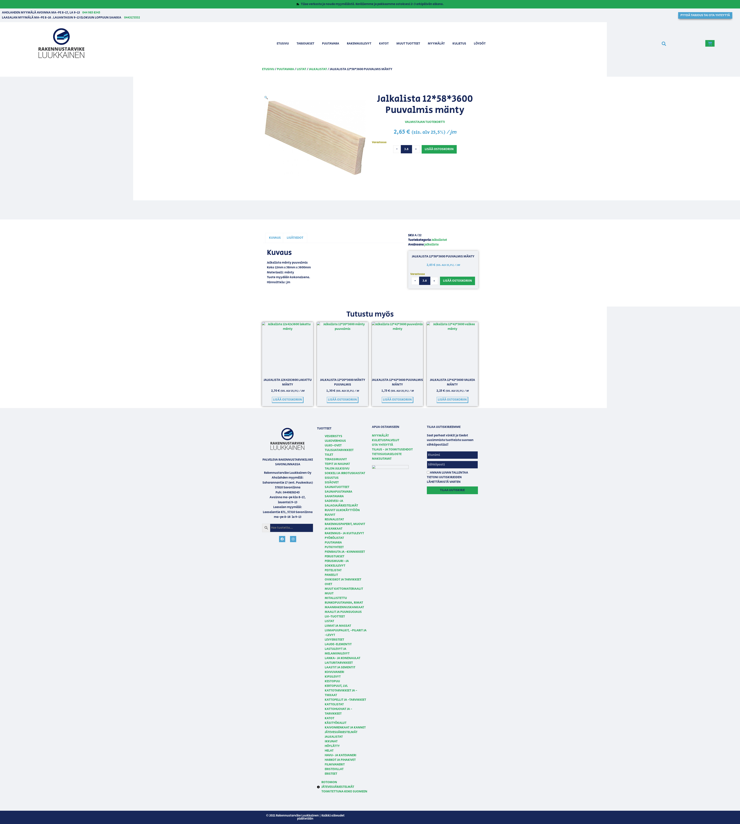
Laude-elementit (338, 644)
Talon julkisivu (337, 468)
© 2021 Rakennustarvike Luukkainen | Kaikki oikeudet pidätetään (305, 817)
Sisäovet (332, 482)
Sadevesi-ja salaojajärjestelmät (341, 503)
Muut (329, 593)
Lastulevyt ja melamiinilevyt (337, 651)
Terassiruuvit (336, 459)
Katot (384, 43)
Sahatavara (334, 496)
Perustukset (334, 556)
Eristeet (331, 774)
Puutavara (330, 43)
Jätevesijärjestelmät (341, 732)
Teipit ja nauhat (337, 464)
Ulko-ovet (333, 445)
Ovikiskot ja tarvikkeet (343, 579)
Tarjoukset (305, 43)
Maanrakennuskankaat (344, 607)
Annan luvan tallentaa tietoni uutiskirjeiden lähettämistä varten (447, 477)
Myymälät (436, 43)
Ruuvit (330, 515)
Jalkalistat (318, 69)
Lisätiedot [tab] (295, 238)
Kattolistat (334, 704)
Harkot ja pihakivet (340, 760)
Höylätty (332, 746)
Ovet (328, 584)
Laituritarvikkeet (339, 663)
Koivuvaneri (334, 672)
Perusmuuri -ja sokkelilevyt (337, 563)
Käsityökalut (335, 723)
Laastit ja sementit (340, 667)
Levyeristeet (334, 640)
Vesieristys (333, 436)
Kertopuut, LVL (336, 686)
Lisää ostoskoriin (439, 149)
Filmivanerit (335, 764)
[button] (663, 43)
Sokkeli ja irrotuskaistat (345, 473)
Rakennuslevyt (359, 43)
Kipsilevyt (333, 676)
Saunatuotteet (337, 487)
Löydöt (480, 43)
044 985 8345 (91, 12)
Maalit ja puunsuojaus (343, 612)
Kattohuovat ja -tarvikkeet (338, 711)
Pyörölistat (334, 538)
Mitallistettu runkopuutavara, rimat (344, 600)
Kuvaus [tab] (275, 238)
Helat (329, 750)
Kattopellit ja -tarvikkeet (345, 700)
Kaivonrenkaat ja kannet (345, 727)
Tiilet (329, 455)
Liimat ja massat (338, 626)
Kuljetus (459, 43)
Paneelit (331, 575)
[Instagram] (293, 539)
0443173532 (132, 17)
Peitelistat (333, 570)
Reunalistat (334, 519)
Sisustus (332, 478)
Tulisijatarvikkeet (339, 450)
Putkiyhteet (334, 547)
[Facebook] (282, 539)
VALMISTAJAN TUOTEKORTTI (425, 122)
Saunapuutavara (338, 492)
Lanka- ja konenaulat (342, 658)
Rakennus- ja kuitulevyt (344, 533)
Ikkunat (331, 741)
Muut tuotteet (408, 43)
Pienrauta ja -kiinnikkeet (345, 552)
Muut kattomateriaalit (344, 589)
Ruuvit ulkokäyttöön (342, 510)
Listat (301, 69)
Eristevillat (334, 769)
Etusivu (283, 43)
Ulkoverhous (335, 441)
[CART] (710, 43)
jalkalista (431, 244)
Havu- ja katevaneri (340, 755)
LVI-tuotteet (335, 616)
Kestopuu (332, 681)
